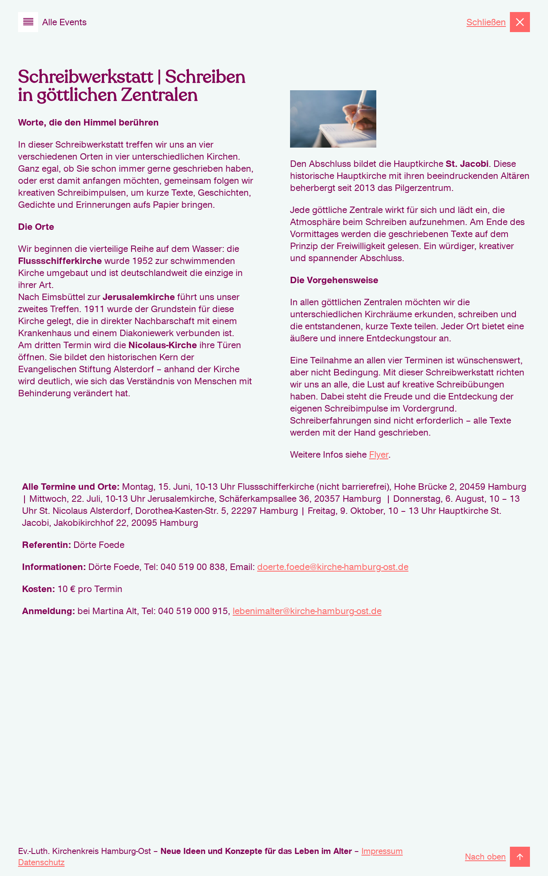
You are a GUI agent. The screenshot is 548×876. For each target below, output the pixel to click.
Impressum (382, 851)
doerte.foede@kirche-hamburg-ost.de (332, 566)
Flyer (378, 454)
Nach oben (485, 857)
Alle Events (64, 22)
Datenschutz (41, 862)
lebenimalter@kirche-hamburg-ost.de (307, 610)
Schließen (486, 22)
